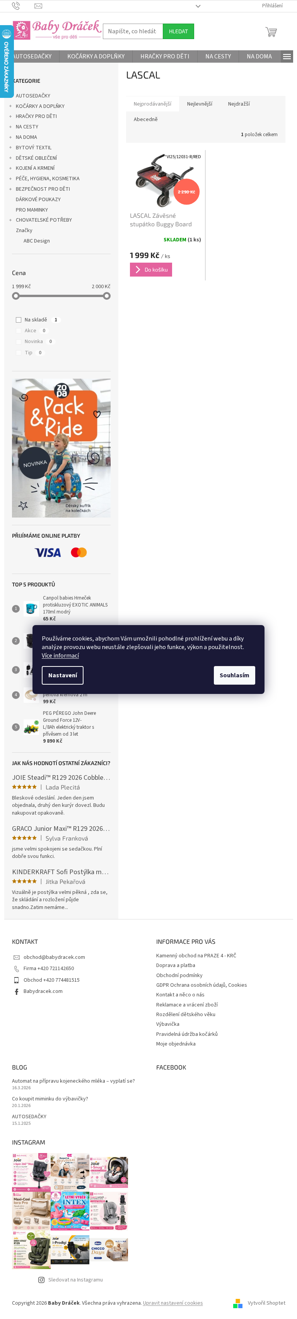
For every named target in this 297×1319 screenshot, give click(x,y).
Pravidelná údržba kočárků (187, 1034)
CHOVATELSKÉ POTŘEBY (44, 220)
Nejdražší (239, 104)
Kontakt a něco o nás (180, 995)
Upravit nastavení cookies (173, 1303)
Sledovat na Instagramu (75, 1280)
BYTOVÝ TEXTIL (33, 148)
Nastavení (62, 675)
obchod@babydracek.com (54, 957)
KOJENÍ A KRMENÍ (35, 168)
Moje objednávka (176, 1044)
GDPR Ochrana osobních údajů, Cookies (201, 985)
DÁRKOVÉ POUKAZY (38, 199)
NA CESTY (27, 127)
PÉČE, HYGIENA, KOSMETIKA (48, 179)
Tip (33, 353)
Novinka (38, 341)
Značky (24, 230)
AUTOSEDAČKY (33, 96)
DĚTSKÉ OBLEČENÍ (36, 158)
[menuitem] (31, 56)
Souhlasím (234, 675)
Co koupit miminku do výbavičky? (50, 1099)
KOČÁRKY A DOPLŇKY (40, 106)
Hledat (178, 31)
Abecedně (146, 119)
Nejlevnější (199, 104)
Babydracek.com (43, 991)
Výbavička (167, 1024)
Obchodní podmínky (179, 975)
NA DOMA (26, 137)
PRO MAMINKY (32, 210)
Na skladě (41, 320)
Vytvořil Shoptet (266, 1303)
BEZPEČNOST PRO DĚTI (43, 189)
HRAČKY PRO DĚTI (36, 116)
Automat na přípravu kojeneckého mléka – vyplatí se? (73, 1081)
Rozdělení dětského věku (185, 1014)
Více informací (60, 655)
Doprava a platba (175, 965)
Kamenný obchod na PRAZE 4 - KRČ (196, 956)
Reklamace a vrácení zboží (187, 1005)
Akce (35, 331)
